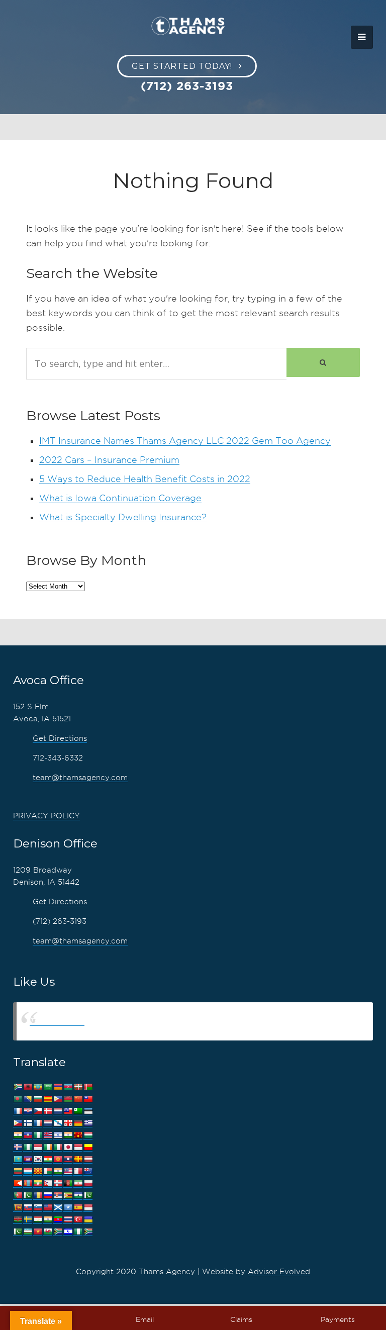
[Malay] (67, 1171)
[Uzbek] (27, 1231)
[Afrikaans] (17, 1087)
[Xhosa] (57, 1231)
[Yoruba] (77, 1231)
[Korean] (37, 1159)
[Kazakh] (17, 1159)
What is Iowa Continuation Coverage (120, 498)
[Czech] (37, 1111)
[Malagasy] (47, 1171)
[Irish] (47, 1147)
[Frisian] (47, 1123)
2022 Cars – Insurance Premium (109, 459)
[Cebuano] (57, 1099)
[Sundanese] (87, 1207)
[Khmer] (27, 1159)
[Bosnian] (27, 1099)
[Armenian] (57, 1087)
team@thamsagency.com (80, 778)
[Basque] (77, 1087)
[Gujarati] (17, 1135)
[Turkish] (77, 1219)
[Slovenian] (37, 1207)
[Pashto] (67, 1183)
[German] (77, 1123)
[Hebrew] (57, 1135)
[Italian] (57, 1147)
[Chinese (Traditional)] (87, 1099)
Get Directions (60, 738)
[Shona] (67, 1195)
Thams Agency (57, 1021)
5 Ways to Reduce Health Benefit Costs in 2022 (144, 479)
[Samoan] (47, 1207)
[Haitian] (27, 1135)
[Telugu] (57, 1219)
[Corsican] (17, 1111)
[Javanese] (77, 1147)
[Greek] (87, 1123)
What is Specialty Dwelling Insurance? (123, 517)
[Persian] (77, 1183)
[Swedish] (27, 1219)
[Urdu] (17, 1231)
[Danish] (47, 1111)
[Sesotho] (77, 1195)
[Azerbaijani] (67, 1087)
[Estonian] (87, 1111)
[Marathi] (17, 1183)
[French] (37, 1123)
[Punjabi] (27, 1195)
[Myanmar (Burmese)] (37, 1183)
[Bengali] (17, 1099)
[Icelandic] (17, 1147)
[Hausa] (37, 1135)
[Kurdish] (47, 1159)
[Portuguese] (17, 1195)
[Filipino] (17, 1123)
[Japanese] (67, 1147)
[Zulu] (87, 1231)
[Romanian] (37, 1195)
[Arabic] (47, 1087)
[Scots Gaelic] (57, 1207)
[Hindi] (67, 1135)
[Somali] (67, 1207)
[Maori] (87, 1171)
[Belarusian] (87, 1087)
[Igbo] (27, 1147)
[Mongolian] (27, 1183)
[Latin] (77, 1159)
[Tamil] (47, 1219)
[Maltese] (77, 1171)
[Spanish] (77, 1207)
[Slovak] (27, 1207)
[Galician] (57, 1123)
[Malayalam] (57, 1171)
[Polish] (87, 1183)
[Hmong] (77, 1135)
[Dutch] (57, 1111)
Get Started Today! (182, 66)
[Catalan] (47, 1099)
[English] (67, 1111)
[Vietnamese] (37, 1231)
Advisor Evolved (279, 1272)
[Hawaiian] (47, 1135)
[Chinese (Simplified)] (77, 1099)
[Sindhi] (87, 1195)
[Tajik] (37, 1219)
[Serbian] (57, 1195)
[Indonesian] (37, 1147)
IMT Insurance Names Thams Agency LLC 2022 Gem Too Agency (185, 440)
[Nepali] (47, 1183)
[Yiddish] (67, 1231)
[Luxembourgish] (27, 1171)
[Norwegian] (57, 1183)
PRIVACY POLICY (46, 816)
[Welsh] (47, 1231)
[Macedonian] (37, 1171)
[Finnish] (27, 1123)
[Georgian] (67, 1123)
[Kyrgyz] (57, 1159)
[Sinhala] (17, 1207)
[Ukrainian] (87, 1219)
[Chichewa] (67, 1099)
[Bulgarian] (37, 1099)
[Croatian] (27, 1111)
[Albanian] (27, 1087)
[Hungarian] (87, 1135)
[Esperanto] (77, 1111)
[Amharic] (37, 1087)
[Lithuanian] (17, 1171)
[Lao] (67, 1159)
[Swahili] (17, 1219)
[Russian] (47, 1195)
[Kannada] (87, 1147)
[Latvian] (87, 1159)
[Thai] (67, 1219)
